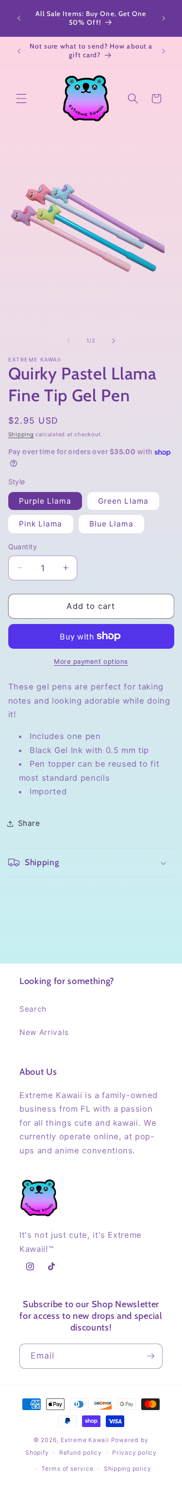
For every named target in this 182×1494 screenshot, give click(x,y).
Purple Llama (45, 501)
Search (33, 1009)
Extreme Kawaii (85, 1440)
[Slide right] (113, 340)
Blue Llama (111, 523)
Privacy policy (134, 1452)
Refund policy (80, 1452)
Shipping (21, 434)
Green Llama (123, 501)
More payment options (91, 661)
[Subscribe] (150, 1356)
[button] (21, 98)
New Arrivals (44, 1032)
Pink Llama (41, 523)
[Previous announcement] (19, 18)
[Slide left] (68, 340)
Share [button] (29, 823)
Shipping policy (127, 1468)
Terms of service (67, 1468)
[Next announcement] (163, 18)
